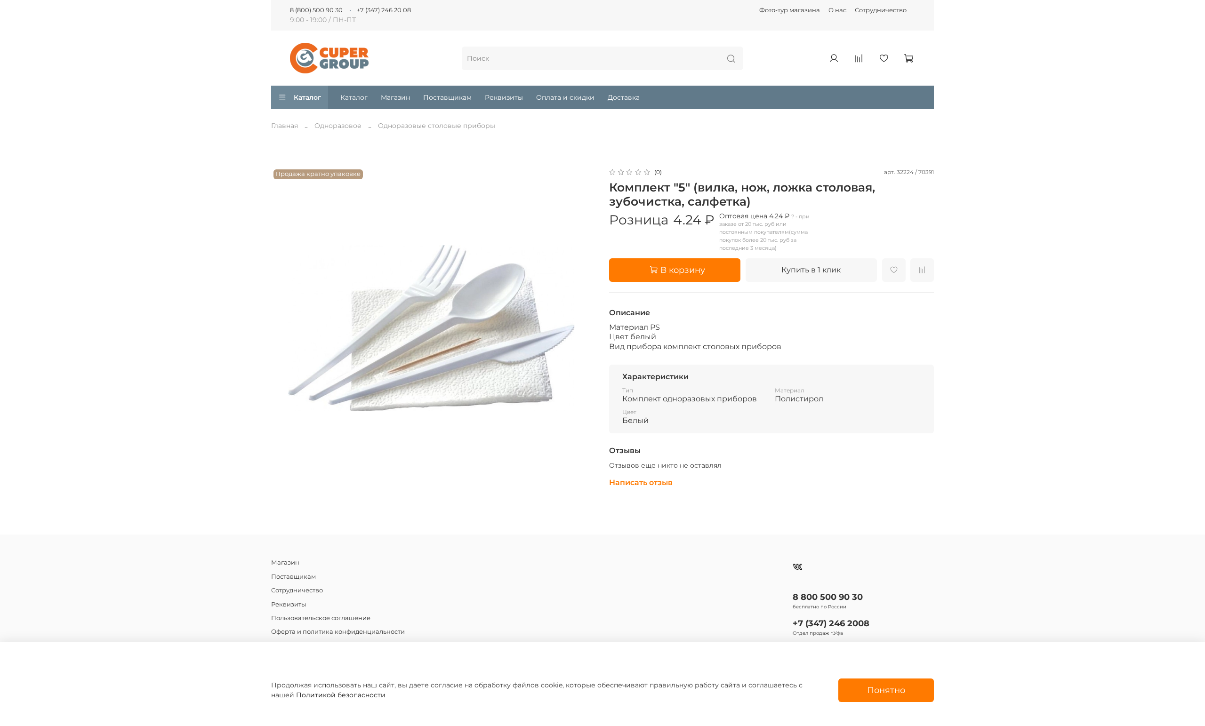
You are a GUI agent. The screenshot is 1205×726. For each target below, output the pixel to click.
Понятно (886, 690)
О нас (837, 10)
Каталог (307, 97)
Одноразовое (338, 125)
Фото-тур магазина (789, 10)
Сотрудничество (881, 10)
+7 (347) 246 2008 (831, 623)
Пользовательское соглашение (320, 618)
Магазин (395, 97)
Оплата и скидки (565, 97)
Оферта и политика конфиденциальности (338, 631)
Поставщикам (447, 97)
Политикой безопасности (341, 695)
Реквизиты (504, 97)
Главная (284, 125)
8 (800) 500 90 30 (316, 10)
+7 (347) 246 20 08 (384, 10)
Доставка (624, 97)
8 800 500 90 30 (828, 596)
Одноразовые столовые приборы (436, 125)
